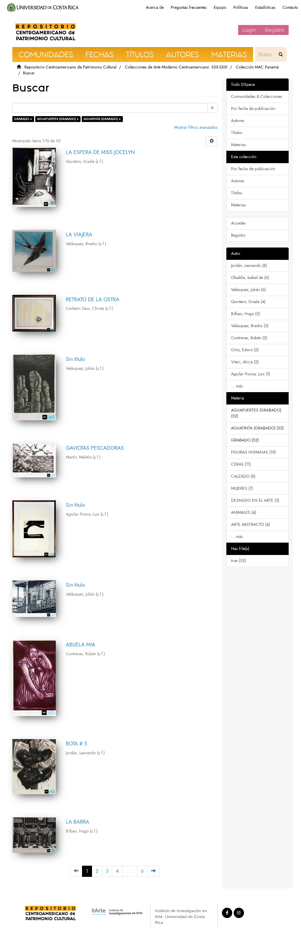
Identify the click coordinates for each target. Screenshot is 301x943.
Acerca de (155, 7)
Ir (212, 108)
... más (237, 386)
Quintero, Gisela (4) (248, 302)
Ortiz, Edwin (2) (245, 350)
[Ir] (281, 54)
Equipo (220, 7)
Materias (238, 145)
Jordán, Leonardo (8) (249, 265)
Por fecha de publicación (253, 108)
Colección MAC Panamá (257, 67)
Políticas (240, 7)
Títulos (236, 133)
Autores (237, 120)
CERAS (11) (241, 464)
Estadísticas (265, 7)
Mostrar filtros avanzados (196, 127)
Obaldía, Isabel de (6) (250, 277)
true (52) (238, 561)
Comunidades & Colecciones (256, 96)
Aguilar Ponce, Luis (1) (250, 374)
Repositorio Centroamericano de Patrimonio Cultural (70, 67)
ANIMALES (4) (243, 512)
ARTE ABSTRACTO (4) (250, 524)
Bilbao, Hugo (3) (245, 314)
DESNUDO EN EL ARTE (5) (255, 500)
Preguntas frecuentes (189, 7)
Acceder (238, 223)
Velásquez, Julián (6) (248, 289)
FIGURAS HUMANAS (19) (253, 452)
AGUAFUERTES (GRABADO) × (58, 119)
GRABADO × (23, 119)
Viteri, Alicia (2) (245, 362)
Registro (274, 30)
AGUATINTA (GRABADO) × (102, 119)
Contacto (290, 7)
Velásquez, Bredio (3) (249, 326)
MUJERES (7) (242, 488)
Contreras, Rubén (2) (249, 338)
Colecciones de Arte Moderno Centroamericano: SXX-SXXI (176, 67)
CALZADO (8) (243, 476)
